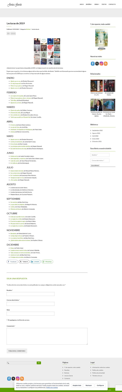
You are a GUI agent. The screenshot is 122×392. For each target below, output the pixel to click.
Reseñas (88, 4)
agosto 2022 (96, 133)
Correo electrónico (13, 300)
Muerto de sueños (15, 110)
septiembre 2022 (97, 130)
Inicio (82, 4)
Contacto (112, 4)
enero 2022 (95, 139)
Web (8, 310)
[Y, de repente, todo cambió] (99, 39)
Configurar (100, 385)
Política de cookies (97, 370)
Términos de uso (97, 375)
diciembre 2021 (97, 141)
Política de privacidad (98, 373)
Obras (96, 4)
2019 (8, 33)
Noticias (28, 29)
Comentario (11, 326)
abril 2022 (95, 136)
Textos (104, 4)
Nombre (10, 290)
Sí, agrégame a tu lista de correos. (19, 320)
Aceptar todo (77, 385)
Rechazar (89, 385)
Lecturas (13, 33)
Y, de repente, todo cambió (72, 367)
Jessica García (68, 375)
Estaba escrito (14, 156)
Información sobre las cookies (101, 367)
